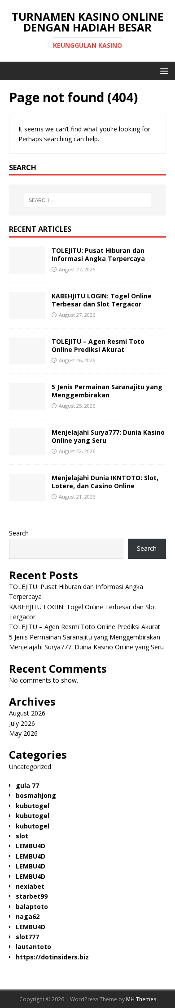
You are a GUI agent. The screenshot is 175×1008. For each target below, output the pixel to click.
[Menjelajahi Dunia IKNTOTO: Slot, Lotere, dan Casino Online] (27, 495)
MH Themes (141, 999)
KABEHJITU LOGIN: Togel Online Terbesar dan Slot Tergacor (102, 300)
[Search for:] (87, 200)
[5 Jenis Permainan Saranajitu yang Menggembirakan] (27, 404)
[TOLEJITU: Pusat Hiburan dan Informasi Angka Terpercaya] (27, 268)
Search (19, 533)
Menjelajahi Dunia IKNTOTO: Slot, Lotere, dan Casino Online (105, 481)
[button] (163, 70)
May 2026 (23, 733)
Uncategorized (30, 766)
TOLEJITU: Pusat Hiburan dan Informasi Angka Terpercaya (98, 254)
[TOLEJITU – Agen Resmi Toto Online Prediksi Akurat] (27, 359)
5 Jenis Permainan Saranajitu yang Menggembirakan (107, 390)
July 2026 (22, 723)
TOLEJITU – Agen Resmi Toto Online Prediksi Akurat (98, 345)
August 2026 (27, 713)
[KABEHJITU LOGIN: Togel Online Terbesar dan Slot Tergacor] (27, 314)
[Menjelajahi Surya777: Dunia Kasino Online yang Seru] (27, 450)
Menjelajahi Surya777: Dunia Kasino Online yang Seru (108, 436)
